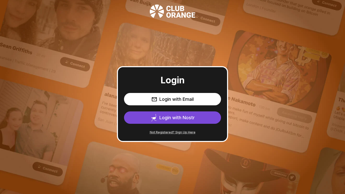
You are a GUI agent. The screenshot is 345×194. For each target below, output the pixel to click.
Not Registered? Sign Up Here (172, 132)
